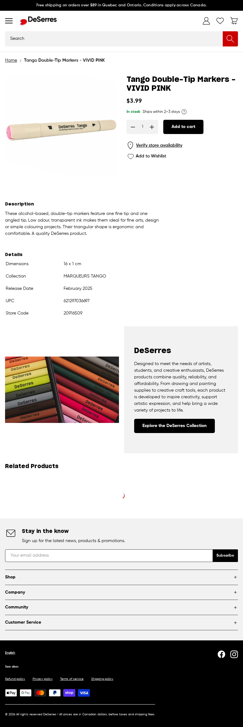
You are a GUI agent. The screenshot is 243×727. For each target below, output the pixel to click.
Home (11, 60)
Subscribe (225, 556)
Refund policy (15, 679)
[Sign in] (206, 21)
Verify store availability (159, 145)
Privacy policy (43, 679)
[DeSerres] (38, 21)
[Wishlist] (220, 21)
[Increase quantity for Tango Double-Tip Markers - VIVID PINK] (152, 127)
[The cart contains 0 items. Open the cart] (234, 21)
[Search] (230, 38)
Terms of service (72, 679)
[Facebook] (221, 654)
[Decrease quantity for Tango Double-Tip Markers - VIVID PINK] (133, 127)
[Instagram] (234, 654)
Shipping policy (102, 679)
